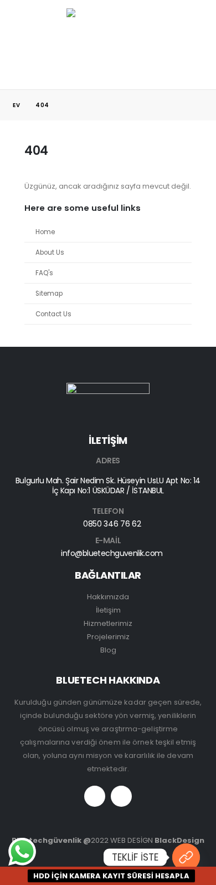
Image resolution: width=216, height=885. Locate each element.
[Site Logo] (108, 36)
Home (45, 231)
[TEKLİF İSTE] (186, 857)
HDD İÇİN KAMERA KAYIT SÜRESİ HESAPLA (111, 876)
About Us (49, 252)
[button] (21, 36)
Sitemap (49, 293)
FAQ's (44, 273)
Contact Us (53, 314)
